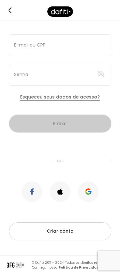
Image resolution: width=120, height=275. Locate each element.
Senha (21, 74)
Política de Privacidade (80, 267)
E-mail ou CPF (29, 45)
